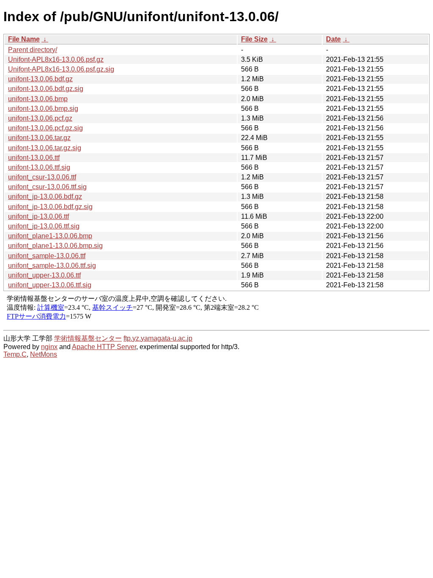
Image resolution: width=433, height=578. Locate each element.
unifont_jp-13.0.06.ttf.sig (43, 226)
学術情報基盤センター (88, 338)
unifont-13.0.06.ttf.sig (39, 167)
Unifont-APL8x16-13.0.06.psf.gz (56, 59)
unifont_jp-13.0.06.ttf (38, 216)
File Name (24, 39)
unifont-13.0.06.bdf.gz (40, 79)
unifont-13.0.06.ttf (34, 157)
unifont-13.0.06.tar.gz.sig (44, 147)
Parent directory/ (32, 49)
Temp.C (15, 354)
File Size (254, 39)
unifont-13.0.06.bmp (38, 98)
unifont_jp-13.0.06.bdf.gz (45, 196)
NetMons (43, 354)
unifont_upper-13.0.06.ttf (44, 275)
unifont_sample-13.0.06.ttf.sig (52, 265)
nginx (49, 346)
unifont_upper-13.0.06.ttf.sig (49, 285)
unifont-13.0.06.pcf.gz (40, 118)
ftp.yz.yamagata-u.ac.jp (157, 338)
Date (333, 39)
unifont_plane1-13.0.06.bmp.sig (55, 245)
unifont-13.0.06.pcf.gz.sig (45, 128)
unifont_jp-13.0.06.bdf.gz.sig (50, 206)
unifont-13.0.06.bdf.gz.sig (45, 88)
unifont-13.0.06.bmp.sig (43, 108)
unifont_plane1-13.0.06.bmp (50, 235)
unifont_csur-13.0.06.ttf (42, 177)
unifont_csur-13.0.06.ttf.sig (47, 186)
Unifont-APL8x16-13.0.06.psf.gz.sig (61, 69)
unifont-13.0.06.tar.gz (39, 137)
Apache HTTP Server (104, 346)
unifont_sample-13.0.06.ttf (46, 255)
